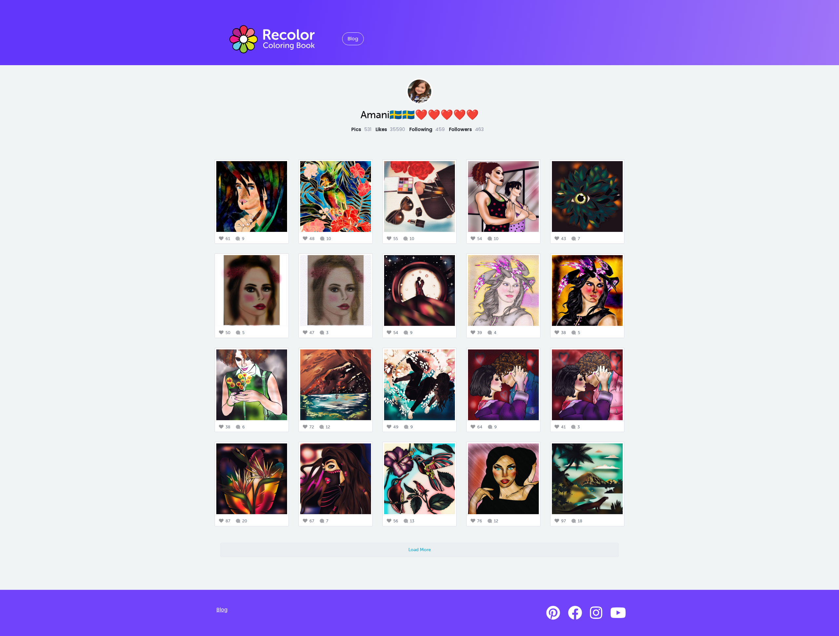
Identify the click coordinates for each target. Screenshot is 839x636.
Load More (419, 549)
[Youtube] (618, 613)
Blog (353, 38)
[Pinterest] (553, 613)
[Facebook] (575, 613)
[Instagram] (596, 613)
